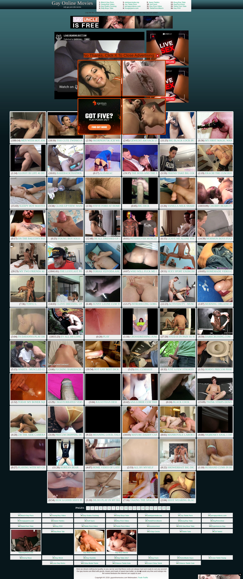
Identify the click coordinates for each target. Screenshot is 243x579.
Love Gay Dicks (59, 563)
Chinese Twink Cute (186, 563)
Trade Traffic (143, 578)
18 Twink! (218, 532)
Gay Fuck (154, 558)
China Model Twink (91, 563)
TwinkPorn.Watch (156, 8)
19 (164, 508)
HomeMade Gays (187, 558)
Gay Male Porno (89, 553)
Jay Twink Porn (131, 4)
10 (126, 508)
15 (147, 508)
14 (143, 508)
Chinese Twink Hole (123, 563)
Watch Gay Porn (107, 2)
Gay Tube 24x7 (123, 558)
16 (151, 508)
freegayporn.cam (132, 8)
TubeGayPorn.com (25, 553)
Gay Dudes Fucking (108, 6)
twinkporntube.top (132, 2)
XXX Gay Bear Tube (186, 526)
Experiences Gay (218, 526)
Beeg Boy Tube (180, 2)
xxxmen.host (154, 526)
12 (134, 508)
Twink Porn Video (91, 526)
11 (130, 508)
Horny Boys (27, 558)
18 (159, 508)
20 (168, 508)
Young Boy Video (107, 4)
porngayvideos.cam (133, 6)
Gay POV (177, 8)
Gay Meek (59, 558)
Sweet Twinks (154, 2)
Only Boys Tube (107, 8)
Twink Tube (186, 532)
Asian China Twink (154, 563)
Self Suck (153, 4)
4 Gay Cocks (155, 532)
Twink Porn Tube (180, 6)
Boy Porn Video (155, 6)
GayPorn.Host (179, 4)
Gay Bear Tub (59, 532)
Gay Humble (91, 558)
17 (155, 508)
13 (138, 508)
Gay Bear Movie (121, 553)
